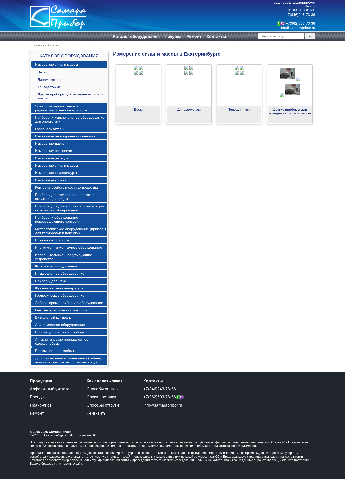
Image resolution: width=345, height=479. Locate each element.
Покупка (173, 36)
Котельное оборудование (56, 266)
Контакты (216, 36)
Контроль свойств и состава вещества (66, 187)
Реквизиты (97, 413)
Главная (38, 45)
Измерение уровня (50, 180)
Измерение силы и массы (56, 64)
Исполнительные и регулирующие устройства (63, 257)
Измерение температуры (56, 173)
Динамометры (49, 80)
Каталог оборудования (136, 36)
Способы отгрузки (103, 405)
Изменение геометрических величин (65, 136)
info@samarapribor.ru (297, 28)
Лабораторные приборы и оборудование (69, 303)
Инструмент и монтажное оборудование (68, 247)
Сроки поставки (101, 397)
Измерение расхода (51, 158)
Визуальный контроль (53, 317)
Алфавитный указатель (51, 389)
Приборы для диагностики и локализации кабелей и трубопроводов (69, 208)
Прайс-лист (40, 405)
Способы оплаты (103, 389)
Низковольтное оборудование (59, 273)
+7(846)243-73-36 (300, 15)
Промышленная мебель (55, 351)
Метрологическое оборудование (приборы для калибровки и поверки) (70, 231)
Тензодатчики (49, 87)
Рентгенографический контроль (61, 310)
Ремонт (194, 36)
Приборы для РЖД (50, 281)
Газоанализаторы (49, 129)
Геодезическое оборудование (59, 295)
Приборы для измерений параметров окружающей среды (66, 197)
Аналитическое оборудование (60, 325)
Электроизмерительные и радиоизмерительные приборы (61, 108)
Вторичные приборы (52, 240)
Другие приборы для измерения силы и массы (70, 96)
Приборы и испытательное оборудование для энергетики (69, 119)
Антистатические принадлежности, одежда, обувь (64, 341)
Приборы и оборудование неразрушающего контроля (58, 219)
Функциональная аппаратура (59, 288)
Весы (42, 72)
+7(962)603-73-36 (300, 23)
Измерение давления (53, 143)
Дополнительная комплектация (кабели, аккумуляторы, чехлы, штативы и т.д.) (68, 360)
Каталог (53, 45)
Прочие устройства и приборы (60, 332)
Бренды (37, 397)
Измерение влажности (53, 151)
